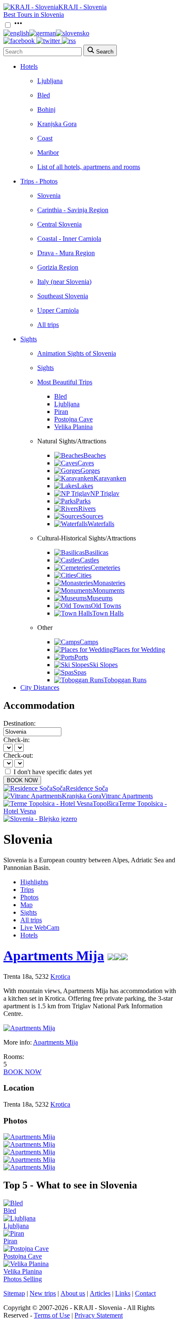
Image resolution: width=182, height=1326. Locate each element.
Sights (28, 339)
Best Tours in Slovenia (33, 14)
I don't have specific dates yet (53, 771)
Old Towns (106, 605)
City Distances (39, 687)
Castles (89, 560)
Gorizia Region (57, 267)
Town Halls (108, 613)
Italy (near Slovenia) (64, 281)
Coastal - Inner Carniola (69, 238)
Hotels (29, 66)
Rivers (87, 508)
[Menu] (18, 25)
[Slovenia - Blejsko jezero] (40, 818)
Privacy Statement (98, 1315)
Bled (43, 95)
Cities (83, 575)
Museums (100, 598)
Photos (29, 897)
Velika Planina (73, 426)
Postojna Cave (73, 419)
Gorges (90, 470)
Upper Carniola (58, 310)
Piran (61, 411)
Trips (27, 889)
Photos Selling (22, 1279)
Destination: (19, 723)
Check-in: (16, 739)
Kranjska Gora (57, 123)
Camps (89, 641)
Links (122, 1293)
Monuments (108, 590)
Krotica (60, 976)
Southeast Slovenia (62, 296)
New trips (43, 1293)
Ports (81, 657)
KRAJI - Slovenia (82, 7)
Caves (85, 463)
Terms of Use (52, 1315)
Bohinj (46, 109)
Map (26, 904)
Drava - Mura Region (66, 253)
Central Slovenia (59, 224)
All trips (48, 324)
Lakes (85, 485)
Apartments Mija (53, 955)
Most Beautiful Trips (64, 382)
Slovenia (49, 195)
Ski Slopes (103, 664)
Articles (100, 1293)
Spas (80, 672)
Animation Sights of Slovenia (76, 353)
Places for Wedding (139, 649)
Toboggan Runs (125, 679)
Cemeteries (105, 567)
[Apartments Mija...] (29, 1136)
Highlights (34, 882)
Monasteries (109, 582)
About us (73, 1293)
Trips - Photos (39, 181)
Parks (83, 501)
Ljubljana (50, 80)
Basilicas (96, 552)
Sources (92, 516)
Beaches (94, 455)
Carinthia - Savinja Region (72, 209)
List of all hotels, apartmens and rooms (88, 166)
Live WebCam (39, 927)
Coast (44, 138)
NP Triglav (104, 493)
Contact (145, 1293)
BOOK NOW (22, 780)
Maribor (48, 152)
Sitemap (14, 1293)
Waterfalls (101, 523)
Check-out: (18, 755)
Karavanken (110, 478)
